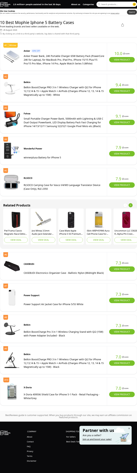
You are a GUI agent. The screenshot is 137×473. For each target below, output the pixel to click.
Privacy (30, 451)
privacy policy (115, 13)
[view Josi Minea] (43, 220)
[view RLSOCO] (12, 182)
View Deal (15, 239)
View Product (122, 59)
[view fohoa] (12, 119)
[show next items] (130, 205)
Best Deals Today (73, 441)
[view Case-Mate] (71, 220)
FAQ (29, 446)
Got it (132, 12)
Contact (30, 441)
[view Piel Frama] (16, 220)
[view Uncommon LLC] (126, 220)
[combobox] (117, 4)
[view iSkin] (98, 220)
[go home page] (5, 4)
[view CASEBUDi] (12, 266)
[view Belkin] (12, 88)
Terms (29, 456)
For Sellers (71, 437)
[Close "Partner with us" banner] (129, 428)
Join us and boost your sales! (97, 439)
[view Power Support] (12, 297)
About (29, 437)
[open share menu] (122, 25)
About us (75, 4)
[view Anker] (12, 57)
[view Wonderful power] (12, 151)
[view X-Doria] (12, 391)
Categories (88, 4)
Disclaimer (31, 461)
